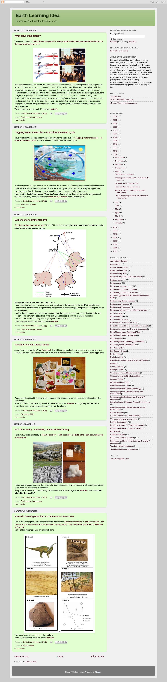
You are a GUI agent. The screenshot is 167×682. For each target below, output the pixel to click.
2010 (115, 241)
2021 (115, 134)
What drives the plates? (27, 36)
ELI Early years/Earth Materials (123, 345)
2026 (115, 117)
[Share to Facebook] (63, 113)
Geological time (116, 370)
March (118, 216)
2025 (115, 120)
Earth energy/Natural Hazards (122, 301)
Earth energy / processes (31, 117)
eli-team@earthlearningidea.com (123, 103)
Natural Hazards (117, 413)
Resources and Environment (122, 438)
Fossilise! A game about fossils (31, 344)
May (117, 209)
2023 (115, 127)
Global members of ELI (119, 382)
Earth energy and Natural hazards (124, 292)
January (118, 223)
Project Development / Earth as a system (127, 425)
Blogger (98, 672)
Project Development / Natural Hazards (126, 428)
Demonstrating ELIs (118, 274)
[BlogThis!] (58, 113)
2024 (115, 123)
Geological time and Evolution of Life (125, 376)
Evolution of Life (27, 414)
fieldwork (114, 363)
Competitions (115, 264)
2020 (115, 137)
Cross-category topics (119, 267)
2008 (115, 248)
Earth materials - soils (119, 320)
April (117, 213)
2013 (115, 231)
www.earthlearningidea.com (121, 100)
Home (60, 656)
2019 (115, 141)
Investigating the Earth (119, 385)
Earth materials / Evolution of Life (124, 323)
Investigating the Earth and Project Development (130, 402)
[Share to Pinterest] (66, 113)
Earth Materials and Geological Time (125, 332)
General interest (117, 367)
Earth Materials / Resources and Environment (129, 326)
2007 (115, 251)
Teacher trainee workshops (121, 446)
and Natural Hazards (118, 261)
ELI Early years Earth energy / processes (127, 342)
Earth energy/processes (120, 307)
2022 (115, 130)
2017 (115, 148)
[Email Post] (51, 113)
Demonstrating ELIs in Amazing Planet (126, 277)
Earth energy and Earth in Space (123, 289)
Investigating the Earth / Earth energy (125, 389)
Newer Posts (21, 656)
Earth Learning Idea (37, 15)
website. (54, 109)
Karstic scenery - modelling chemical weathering (41, 429)
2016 (115, 151)
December (119, 158)
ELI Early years (116, 338)
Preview (113, 42)
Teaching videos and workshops (123, 449)
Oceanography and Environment (123, 419)
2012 (115, 234)
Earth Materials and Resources (123, 335)
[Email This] (56, 113)
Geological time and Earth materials (125, 373)
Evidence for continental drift (30, 220)
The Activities (115, 97)
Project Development (118, 422)
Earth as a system (28, 205)
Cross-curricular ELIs (119, 270)
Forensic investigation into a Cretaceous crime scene (44, 516)
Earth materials (116, 316)
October (118, 164)
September (120, 168)
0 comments (19, 120)
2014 (115, 227)
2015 (115, 155)
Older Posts (97, 656)
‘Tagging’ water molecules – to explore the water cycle (44, 132)
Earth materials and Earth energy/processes (128, 329)
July (117, 202)
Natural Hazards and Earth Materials (125, 416)
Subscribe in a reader (119, 51)
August (118, 171)
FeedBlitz (132, 42)
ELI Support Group (118, 351)
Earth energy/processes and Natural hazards (128, 310)
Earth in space (116, 313)
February (119, 219)
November (119, 161)
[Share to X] (61, 113)
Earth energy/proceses (119, 304)
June (117, 206)
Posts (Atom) (31, 662)
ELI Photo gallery (117, 348)
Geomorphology (117, 379)
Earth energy (115, 283)
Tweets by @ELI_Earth (119, 459)
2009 (115, 244)
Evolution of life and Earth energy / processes (129, 360)
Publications (115, 432)
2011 (115, 238)
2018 (115, 144)
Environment (115, 354)
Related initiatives (117, 435)
